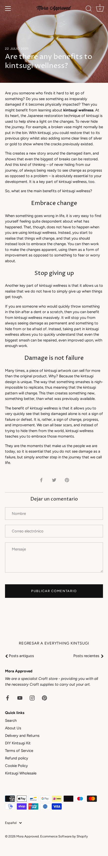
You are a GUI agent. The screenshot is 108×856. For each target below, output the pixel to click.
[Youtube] (19, 697)
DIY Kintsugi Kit (18, 743)
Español (11, 823)
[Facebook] (7, 697)
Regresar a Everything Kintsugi (54, 643)
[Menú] (8, 8)
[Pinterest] (44, 697)
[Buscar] (88, 9)
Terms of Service (19, 750)
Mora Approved (27, 836)
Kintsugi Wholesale (20, 773)
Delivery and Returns (22, 735)
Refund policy (16, 758)
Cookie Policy (16, 765)
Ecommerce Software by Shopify (64, 836)
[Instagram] (32, 697)
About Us (13, 728)
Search (11, 720)
